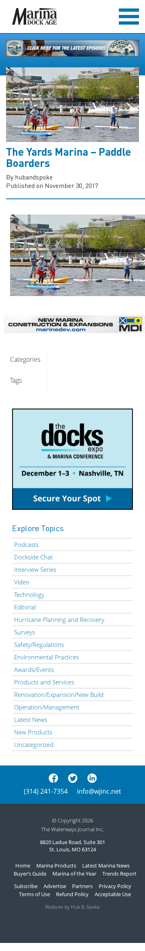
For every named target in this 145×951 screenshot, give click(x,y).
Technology (29, 594)
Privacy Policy (115, 886)
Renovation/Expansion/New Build (59, 694)
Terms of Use (34, 894)
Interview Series (35, 569)
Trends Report (119, 873)
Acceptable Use (113, 894)
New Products (33, 732)
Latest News (30, 719)
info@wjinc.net (99, 791)
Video (21, 582)
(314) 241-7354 (46, 791)
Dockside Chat (33, 557)
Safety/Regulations (39, 644)
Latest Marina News (106, 865)
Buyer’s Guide (30, 873)
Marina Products (56, 865)
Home (22, 865)
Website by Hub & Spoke (72, 906)
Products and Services (44, 682)
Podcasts (26, 544)
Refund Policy (72, 894)
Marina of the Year (74, 873)
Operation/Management (46, 707)
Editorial (25, 607)
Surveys (24, 632)
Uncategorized (34, 744)
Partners (82, 886)
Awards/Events (34, 669)
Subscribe (25, 886)
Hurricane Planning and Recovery (59, 619)
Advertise (55, 886)
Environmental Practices (46, 657)
